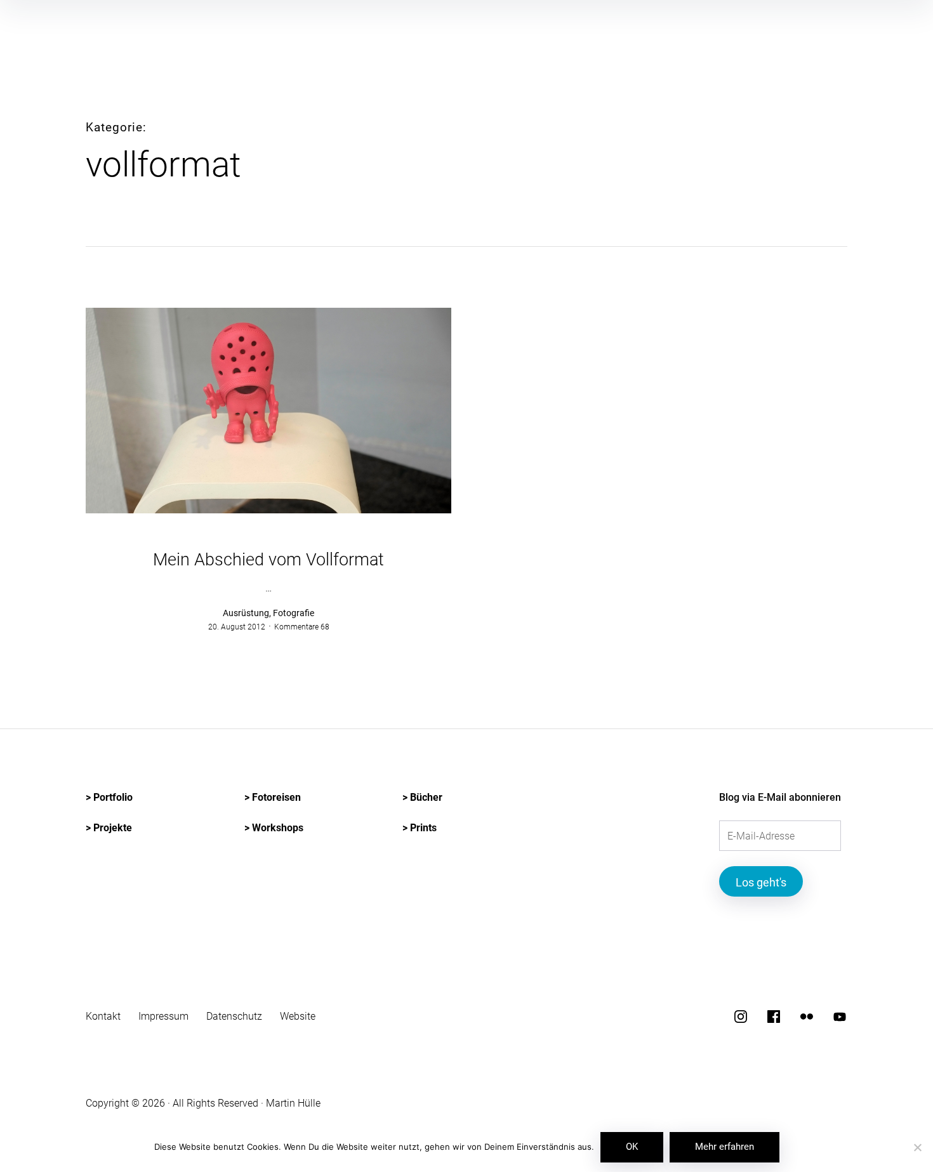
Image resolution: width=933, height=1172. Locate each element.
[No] (917, 1148)
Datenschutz (234, 1016)
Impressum (163, 1016)
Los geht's (761, 882)
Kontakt (103, 1016)
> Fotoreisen (272, 797)
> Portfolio (109, 797)
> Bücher (422, 797)
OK (632, 1146)
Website (297, 1016)
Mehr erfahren (724, 1146)
